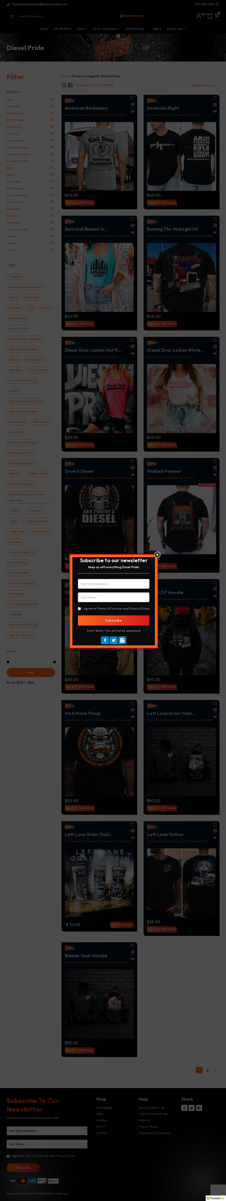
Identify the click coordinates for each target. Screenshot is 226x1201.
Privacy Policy (139, 609)
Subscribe (113, 620)
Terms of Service (109, 609)
